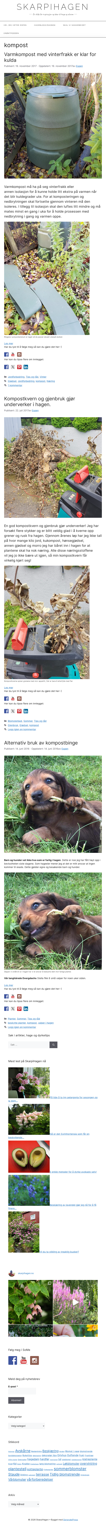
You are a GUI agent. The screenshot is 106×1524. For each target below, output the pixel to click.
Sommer (28, 721)
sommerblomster (70, 1468)
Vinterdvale (84, 1475)
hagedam (33, 1459)
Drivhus (62, 1455)
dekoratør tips (49, 1455)
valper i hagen (46, 1022)
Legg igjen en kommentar (22, 729)
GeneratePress (70, 1519)
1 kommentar (15, 385)
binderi (62, 1451)
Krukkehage (34, 1464)
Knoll (10, 1464)
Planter (12, 1018)
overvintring (88, 1463)
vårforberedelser (40, 1479)
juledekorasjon (76, 1460)
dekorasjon (37, 1456)
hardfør (44, 1459)
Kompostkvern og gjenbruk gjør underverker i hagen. (39, 401)
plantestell (17, 1469)
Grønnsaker (22, 1460)
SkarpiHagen (53, 7)
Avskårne (23, 1451)
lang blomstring (47, 1463)
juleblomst (66, 1459)
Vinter (43, 376)
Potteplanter (48, 1470)
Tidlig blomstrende (65, 1474)
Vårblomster (17, 1479)
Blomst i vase (72, 1451)
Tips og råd (32, 376)
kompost (40, 381)
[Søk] (53, 1045)
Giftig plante (12, 1460)
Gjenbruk (13, 725)
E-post (13, 1386)
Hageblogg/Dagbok (45, 25)
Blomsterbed (15, 721)
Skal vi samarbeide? (74, 25)
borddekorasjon (15, 1455)
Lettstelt (59, 1464)
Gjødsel (12, 381)
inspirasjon (54, 1460)
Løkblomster (71, 1463)
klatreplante (89, 1459)
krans (19, 1464)
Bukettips (27, 1455)
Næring (51, 381)
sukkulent (31, 1475)
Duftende (73, 1455)
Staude (14, 1474)
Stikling (24, 1474)
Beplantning (36, 1451)
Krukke (26, 1463)
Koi (15, 1463)
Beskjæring (50, 1451)
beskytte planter (17, 1022)
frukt (81, 1455)
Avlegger (11, 1451)
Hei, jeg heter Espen (15, 25)
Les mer (8, 343)
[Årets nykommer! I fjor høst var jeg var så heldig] (30, 1302)
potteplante (35, 1469)
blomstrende (86, 1451)
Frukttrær (89, 1455)
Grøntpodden (11, 33)
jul (59, 1459)
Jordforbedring (16, 376)
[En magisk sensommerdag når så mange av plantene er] (75, 1302)
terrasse (42, 1474)
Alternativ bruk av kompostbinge (41, 743)
